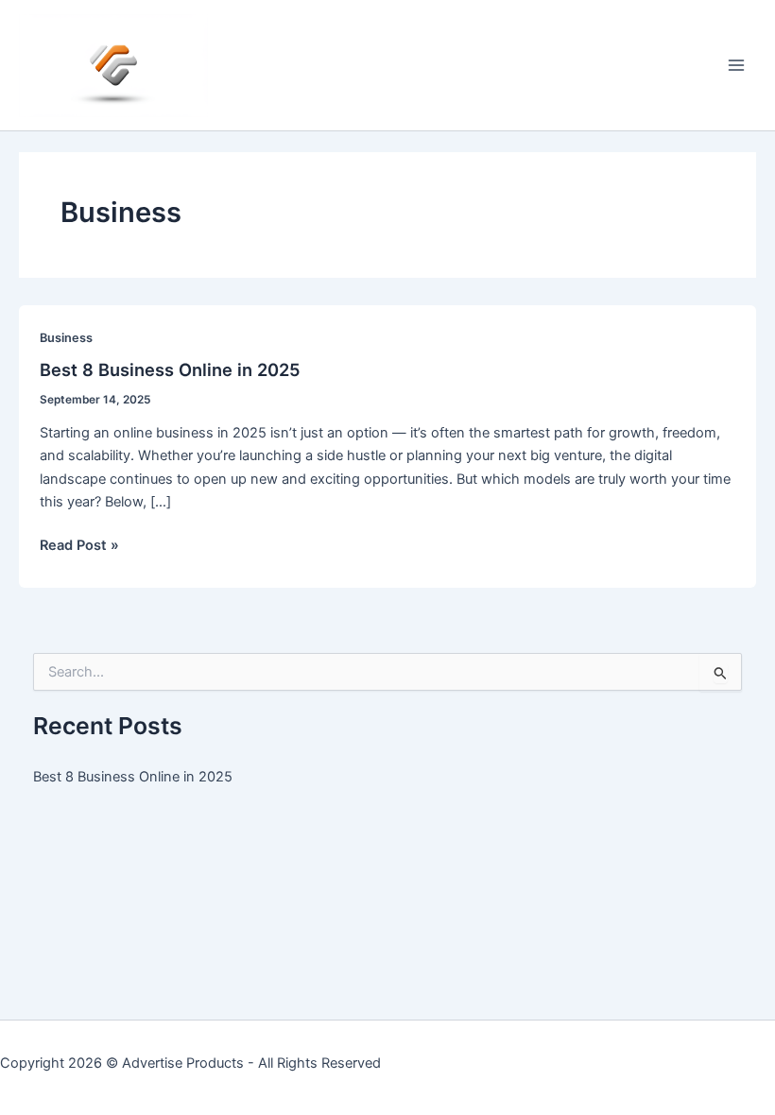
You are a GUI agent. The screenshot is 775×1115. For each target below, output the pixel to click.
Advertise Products (183, 1063)
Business (66, 338)
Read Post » (79, 546)
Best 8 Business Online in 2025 (170, 369)
